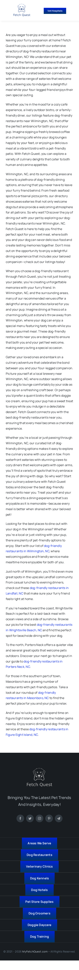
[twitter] (30, 818)
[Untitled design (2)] (21, 5)
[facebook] (20, 818)
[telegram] (59, 818)
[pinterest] (49, 818)
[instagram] (39, 818)
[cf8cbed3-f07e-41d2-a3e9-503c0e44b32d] (39, 769)
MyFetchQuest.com (34, 951)
